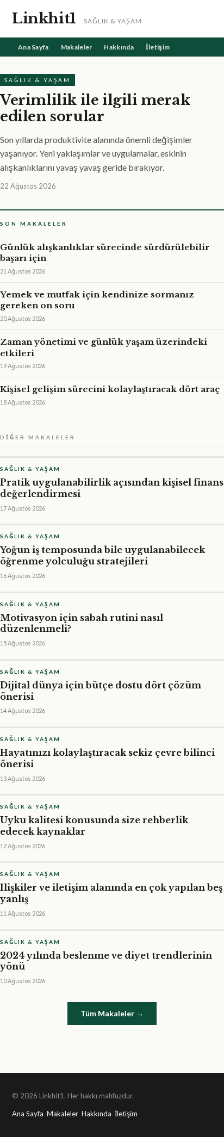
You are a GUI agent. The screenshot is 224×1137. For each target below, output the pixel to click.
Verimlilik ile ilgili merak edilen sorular (95, 108)
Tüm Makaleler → (112, 1013)
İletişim (158, 47)
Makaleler (76, 47)
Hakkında (118, 47)
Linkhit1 (44, 18)
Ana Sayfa (33, 47)
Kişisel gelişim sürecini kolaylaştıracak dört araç (110, 389)
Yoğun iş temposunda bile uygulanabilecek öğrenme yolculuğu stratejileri (102, 555)
